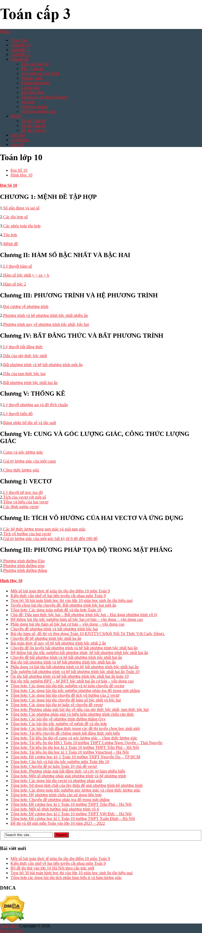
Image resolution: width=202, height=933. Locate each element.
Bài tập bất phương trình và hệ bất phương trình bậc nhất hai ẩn (63, 662)
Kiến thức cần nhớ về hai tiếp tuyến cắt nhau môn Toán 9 (58, 595)
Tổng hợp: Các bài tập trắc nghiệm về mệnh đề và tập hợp (59, 723)
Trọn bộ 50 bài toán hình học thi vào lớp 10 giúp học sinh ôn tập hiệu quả (72, 600)
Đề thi (16, 116)
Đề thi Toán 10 (33, 121)
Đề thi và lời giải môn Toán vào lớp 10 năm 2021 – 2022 (58, 823)
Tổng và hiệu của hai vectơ (25, 502)
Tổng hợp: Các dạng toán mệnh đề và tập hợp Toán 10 (56, 610)
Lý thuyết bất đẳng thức (23, 347)
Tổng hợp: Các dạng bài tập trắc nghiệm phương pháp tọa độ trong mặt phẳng (75, 690)
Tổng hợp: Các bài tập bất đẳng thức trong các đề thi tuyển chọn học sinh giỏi (75, 728)
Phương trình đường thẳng (25, 570)
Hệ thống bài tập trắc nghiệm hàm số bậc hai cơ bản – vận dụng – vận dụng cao (77, 619)
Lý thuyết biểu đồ (18, 413)
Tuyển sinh (20, 140)
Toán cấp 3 (9, 926)
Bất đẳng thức (32, 92)
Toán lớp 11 (20, 49)
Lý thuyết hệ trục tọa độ (23, 492)
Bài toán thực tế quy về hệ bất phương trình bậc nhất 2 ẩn (58, 643)
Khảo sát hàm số (35, 64)
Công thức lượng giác (21, 470)
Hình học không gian (38, 111)
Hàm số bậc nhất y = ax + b (26, 275)
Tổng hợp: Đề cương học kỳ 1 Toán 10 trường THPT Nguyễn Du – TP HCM (75, 757)
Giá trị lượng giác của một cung (29, 461)
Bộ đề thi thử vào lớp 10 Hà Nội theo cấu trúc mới (52, 868)
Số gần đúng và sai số (21, 208)
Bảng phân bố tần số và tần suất (29, 422)
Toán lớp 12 (21, 54)
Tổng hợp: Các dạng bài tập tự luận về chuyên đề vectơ (57, 705)
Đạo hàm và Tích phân (40, 73)
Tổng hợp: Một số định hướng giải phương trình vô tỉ (55, 809)
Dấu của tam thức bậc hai (24, 373)
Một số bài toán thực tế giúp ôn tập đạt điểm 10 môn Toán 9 (60, 591)
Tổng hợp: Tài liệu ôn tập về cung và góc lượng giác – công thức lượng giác (74, 738)
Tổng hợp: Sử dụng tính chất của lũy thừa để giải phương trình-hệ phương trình (77, 785)
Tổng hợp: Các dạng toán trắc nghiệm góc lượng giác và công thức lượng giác (75, 790)
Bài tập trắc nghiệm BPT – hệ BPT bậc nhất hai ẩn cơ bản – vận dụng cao (72, 681)
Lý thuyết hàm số (17, 266)
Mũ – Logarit (32, 68)
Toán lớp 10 (21, 45)
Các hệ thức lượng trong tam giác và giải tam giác (44, 529)
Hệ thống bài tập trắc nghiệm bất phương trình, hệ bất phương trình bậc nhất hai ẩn (79, 652)
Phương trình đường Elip (24, 561)
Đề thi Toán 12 (33, 130)
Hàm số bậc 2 (14, 284)
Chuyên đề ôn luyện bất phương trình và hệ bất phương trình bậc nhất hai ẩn (74, 648)
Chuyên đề (20, 59)
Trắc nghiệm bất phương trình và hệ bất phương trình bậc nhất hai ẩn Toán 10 (75, 671)
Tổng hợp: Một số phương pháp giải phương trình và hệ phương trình (68, 776)
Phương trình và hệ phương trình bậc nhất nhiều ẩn (45, 315)
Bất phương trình (35, 83)
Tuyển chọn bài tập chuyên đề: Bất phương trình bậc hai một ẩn (63, 605)
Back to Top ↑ (12, 930)
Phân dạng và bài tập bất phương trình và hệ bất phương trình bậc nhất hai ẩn (75, 667)
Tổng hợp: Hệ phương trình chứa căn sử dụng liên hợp (56, 795)
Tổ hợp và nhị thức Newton (44, 97)
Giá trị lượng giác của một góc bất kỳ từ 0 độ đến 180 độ (50, 538)
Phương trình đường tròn (23, 565)
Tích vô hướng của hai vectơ (27, 534)
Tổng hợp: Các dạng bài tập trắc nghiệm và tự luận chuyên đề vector (67, 686)
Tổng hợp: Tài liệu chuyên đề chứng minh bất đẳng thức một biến (65, 733)
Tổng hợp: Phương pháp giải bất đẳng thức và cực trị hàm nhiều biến (68, 771)
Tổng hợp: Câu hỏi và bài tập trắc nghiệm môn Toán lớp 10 (60, 761)
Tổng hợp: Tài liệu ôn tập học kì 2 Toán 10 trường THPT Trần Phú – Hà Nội (75, 747)
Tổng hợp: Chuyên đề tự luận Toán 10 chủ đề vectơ (54, 766)
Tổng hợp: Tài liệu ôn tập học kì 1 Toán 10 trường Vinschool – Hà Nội (70, 752)
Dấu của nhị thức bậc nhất (25, 355)
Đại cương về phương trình (25, 306)
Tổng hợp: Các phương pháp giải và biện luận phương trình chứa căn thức (72, 714)
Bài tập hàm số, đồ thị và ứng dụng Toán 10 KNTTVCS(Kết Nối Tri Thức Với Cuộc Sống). (88, 633)
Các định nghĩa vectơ (20, 506)
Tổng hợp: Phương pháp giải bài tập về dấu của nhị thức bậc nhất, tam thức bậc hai (80, 709)
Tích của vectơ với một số (24, 497)
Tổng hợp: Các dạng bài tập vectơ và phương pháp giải (56, 780)
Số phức (28, 102)
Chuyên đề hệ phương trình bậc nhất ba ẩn (46, 638)
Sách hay (18, 135)
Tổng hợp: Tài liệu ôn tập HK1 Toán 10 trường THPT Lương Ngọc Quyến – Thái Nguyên (86, 742)
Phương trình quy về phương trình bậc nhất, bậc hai (46, 324)
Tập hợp (10, 235)
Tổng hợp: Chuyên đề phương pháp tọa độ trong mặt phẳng (60, 799)
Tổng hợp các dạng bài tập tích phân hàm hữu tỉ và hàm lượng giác (66, 877)
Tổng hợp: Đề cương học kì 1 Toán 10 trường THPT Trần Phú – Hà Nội (71, 804)
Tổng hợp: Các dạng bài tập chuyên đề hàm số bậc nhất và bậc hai (66, 700)
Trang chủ (19, 40)
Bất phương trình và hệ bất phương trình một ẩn (43, 364)
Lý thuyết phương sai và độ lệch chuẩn (35, 404)
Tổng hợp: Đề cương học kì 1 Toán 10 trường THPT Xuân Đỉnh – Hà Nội (73, 818)
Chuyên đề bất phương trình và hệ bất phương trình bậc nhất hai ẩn (66, 657)
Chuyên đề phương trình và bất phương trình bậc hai (54, 629)
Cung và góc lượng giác (23, 452)
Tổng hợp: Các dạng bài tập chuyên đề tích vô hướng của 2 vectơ (65, 695)
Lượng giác (30, 87)
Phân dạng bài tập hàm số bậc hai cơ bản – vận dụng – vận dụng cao (67, 624)
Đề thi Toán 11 (33, 125)
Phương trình (32, 78)
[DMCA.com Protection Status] (12, 921)
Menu (5, 31)
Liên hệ (17, 144)
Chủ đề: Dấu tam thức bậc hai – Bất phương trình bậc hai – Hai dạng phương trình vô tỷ (84, 614)
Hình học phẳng (34, 106)
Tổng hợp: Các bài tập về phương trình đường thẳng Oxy (58, 719)
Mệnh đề (10, 244)
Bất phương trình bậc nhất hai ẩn (30, 382)
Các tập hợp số (15, 217)
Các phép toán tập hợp (22, 226)
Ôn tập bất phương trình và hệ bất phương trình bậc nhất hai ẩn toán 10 (70, 676)
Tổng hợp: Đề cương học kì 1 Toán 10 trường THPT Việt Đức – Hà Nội (71, 814)
